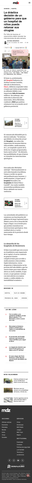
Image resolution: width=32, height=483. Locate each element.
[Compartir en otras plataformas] (9, 51)
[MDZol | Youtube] (18, 460)
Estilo (3, 432)
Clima (18, 422)
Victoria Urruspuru (13, 41)
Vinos (3, 435)
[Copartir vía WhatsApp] (5, 51)
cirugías (24, 298)
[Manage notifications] (28, 475)
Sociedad (6, 8)
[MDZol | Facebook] (9, 460)
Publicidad (20, 442)
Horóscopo (20, 425)
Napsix (19, 435)
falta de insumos (19, 293)
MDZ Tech (20, 432)
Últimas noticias (6, 422)
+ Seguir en (7, 47)
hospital (7, 293)
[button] (29, 2)
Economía (5, 425)
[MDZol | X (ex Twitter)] (22, 460)
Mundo (4, 430)
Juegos (19, 430)
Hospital (9, 80)
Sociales (4, 437)
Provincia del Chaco (11, 298)
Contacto (19, 444)
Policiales (5, 427)
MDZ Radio (20, 427)
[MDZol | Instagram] (13, 460)
